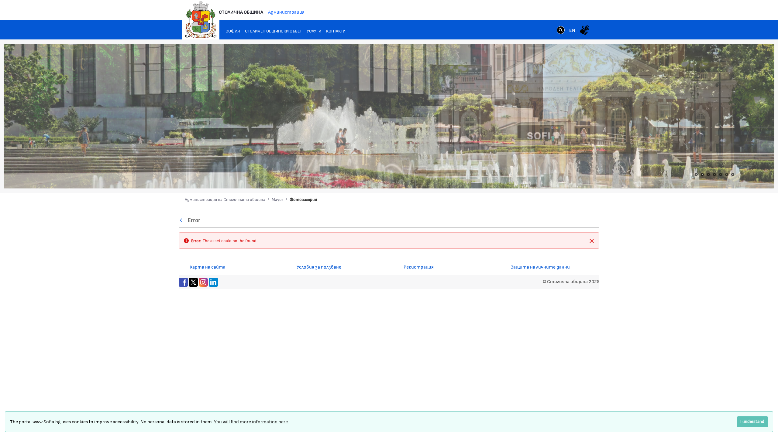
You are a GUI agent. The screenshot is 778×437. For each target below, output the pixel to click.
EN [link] (572, 30)
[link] (561, 29)
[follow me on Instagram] (203, 281)
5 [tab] (720, 174)
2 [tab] (702, 174)
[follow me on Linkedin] (213, 281)
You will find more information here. (251, 421)
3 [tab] (708, 174)
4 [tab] (714, 174)
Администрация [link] (286, 12)
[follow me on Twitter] (193, 281)
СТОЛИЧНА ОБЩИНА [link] (241, 12)
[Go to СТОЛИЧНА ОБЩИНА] (201, 19)
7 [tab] (732, 174)
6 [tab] (726, 174)
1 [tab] (696, 174)
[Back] (183, 220)
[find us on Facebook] (183, 281)
